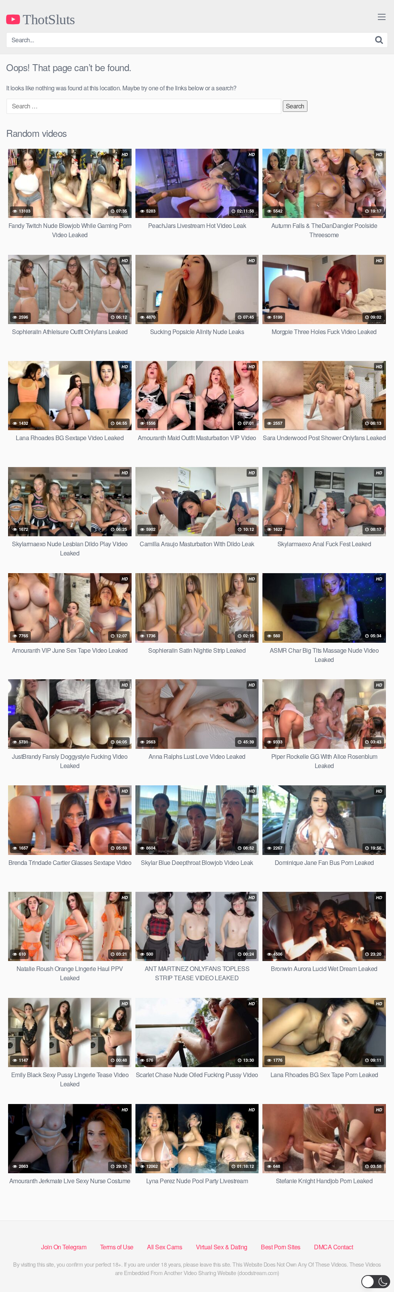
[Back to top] (373, 1267)
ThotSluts (47, 19)
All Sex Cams (164, 1246)
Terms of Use (117, 1246)
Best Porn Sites (281, 1246)
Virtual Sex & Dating (221, 1246)
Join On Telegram (63, 1246)
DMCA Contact (333, 1246)
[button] (375, 1281)
